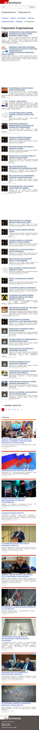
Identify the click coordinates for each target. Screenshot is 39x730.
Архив (13, 18)
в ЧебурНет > (30, 21)
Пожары (19, 21)
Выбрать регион (6, 725)
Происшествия (8, 21)
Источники (21, 18)
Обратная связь (6, 724)
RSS (15, 727)
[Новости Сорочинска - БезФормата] (11, 2)
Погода (31, 18)
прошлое (16, 405)
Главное (5, 18)
